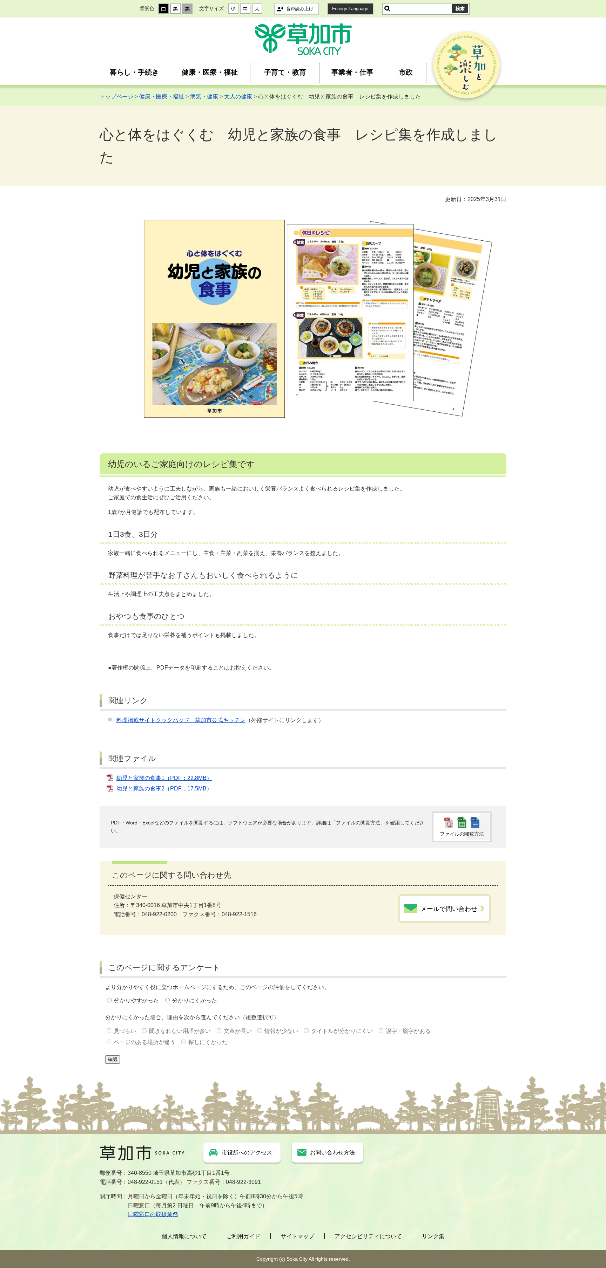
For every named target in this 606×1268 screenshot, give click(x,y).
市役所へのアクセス (247, 1153)
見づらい (125, 1031)
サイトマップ (297, 1236)
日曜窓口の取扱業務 (153, 1214)
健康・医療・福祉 (210, 72)
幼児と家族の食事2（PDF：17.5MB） (164, 788)
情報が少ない (281, 1031)
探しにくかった (208, 1042)
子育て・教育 (285, 72)
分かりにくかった (194, 1000)
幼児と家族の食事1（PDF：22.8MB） (164, 778)
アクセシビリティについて (368, 1236)
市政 (406, 72)
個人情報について (184, 1236)
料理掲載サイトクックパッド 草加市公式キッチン (180, 720)
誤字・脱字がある (408, 1031)
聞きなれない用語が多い (180, 1031)
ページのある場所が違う (144, 1042)
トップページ (116, 97)
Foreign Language (350, 8)
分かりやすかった (136, 1000)
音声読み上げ (300, 8)
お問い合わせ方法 (332, 1153)
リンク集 (433, 1236)
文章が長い (238, 1031)
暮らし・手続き (134, 72)
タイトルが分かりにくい (342, 1031)
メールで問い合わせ (448, 908)
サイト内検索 (387, 9)
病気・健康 (204, 97)
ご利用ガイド (243, 1236)
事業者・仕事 (352, 72)
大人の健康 (238, 97)
